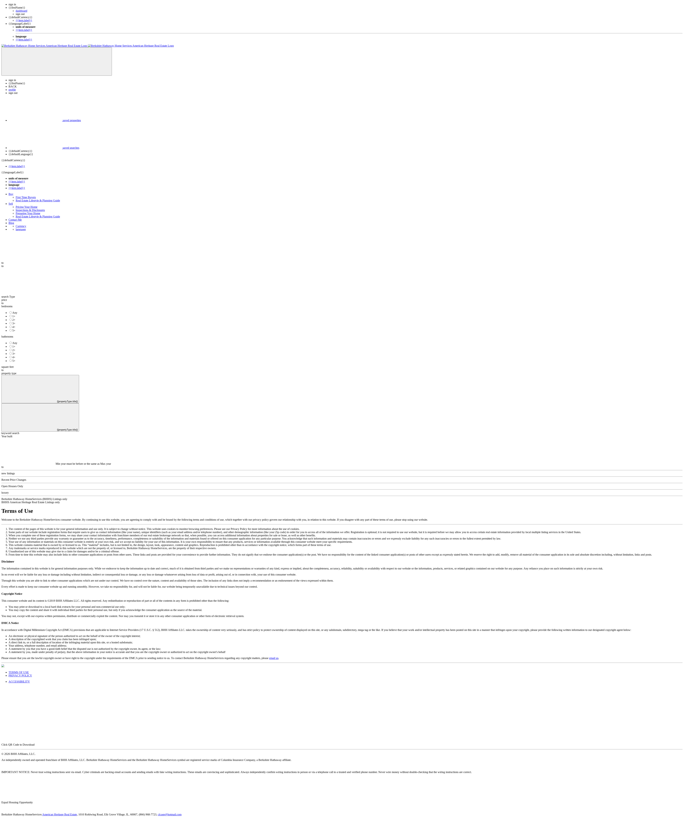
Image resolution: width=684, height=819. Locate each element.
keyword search (10, 433)
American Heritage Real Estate (59, 814)
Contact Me (15, 219)
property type (8, 373)
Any (14, 312)
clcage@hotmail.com (170, 814)
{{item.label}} (24, 20)
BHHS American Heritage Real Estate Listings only (30, 502)
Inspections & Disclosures (30, 210)
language (21, 229)
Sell (11, 203)
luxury (5, 492)
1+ (13, 316)
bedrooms (6, 306)
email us (273, 658)
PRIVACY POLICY (20, 675)
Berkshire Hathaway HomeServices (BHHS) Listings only (34, 499)
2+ (13, 319)
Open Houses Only (12, 486)
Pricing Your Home (26, 206)
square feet (7, 366)
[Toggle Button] (56, 61)
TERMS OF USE (19, 672)
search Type (8, 296)
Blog (11, 222)
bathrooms (7, 336)
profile (12, 89)
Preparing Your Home (28, 213)
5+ (13, 330)
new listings (8, 473)
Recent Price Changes (13, 479)
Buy (11, 194)
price (4, 299)
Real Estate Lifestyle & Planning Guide (38, 200)
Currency (21, 226)
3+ (13, 323)
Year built (6, 436)
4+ (13, 326)
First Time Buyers (26, 197)
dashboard (21, 10)
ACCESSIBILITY (19, 681)
